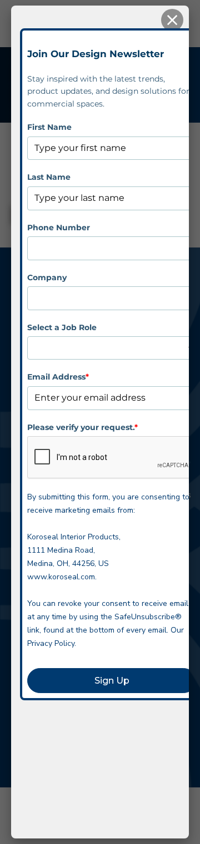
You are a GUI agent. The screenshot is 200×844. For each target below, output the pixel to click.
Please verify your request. (82, 427)
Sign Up (111, 680)
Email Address (58, 377)
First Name (49, 127)
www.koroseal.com (61, 577)
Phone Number (58, 228)
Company (47, 277)
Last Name (49, 177)
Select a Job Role (62, 327)
